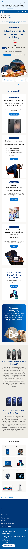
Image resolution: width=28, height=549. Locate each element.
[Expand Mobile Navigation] (25, 11)
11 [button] (8, 425)
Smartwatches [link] (6, 470)
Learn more (10, 8)
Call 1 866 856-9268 (18, 54)
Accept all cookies (8, 545)
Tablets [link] (17, 470)
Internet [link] (5, 458)
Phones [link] (17, 446)
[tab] (3, 73)
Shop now (7, 54)
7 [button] (17, 363)
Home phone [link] (19, 483)
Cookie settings (6, 542)
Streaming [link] (18, 458)
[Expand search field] (19, 11)
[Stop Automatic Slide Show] (25, 73)
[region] (14, 538)
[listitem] (8, 450)
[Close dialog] (25, 530)
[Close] (24, 2)
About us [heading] (3, 504)
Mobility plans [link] (6, 446)
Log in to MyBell (17, 84)
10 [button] (22, 420)
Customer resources (6, 508)
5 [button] (21, 152)
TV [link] (3, 483)
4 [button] (16, 110)
